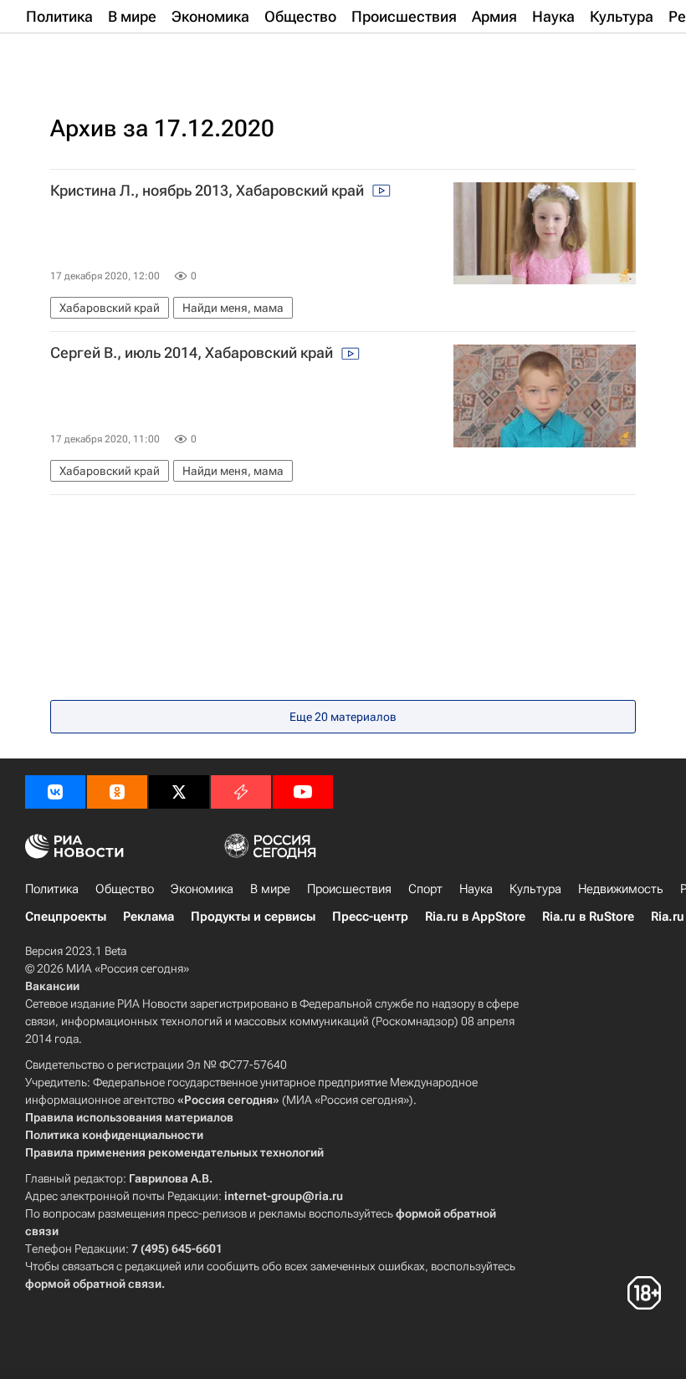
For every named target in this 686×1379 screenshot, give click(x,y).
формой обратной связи (93, 1283)
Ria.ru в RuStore (588, 916)
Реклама (148, 916)
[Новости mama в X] (179, 792)
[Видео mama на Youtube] (303, 792)
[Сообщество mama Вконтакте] (55, 792)
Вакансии (52, 986)
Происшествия (349, 888)
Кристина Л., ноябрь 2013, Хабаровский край (208, 190)
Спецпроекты (65, 916)
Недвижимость (620, 888)
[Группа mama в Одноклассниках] (117, 792)
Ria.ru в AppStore (475, 916)
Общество (124, 888)
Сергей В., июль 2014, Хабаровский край (193, 353)
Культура (535, 888)
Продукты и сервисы (253, 916)
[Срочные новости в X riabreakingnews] (241, 792)
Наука (476, 888)
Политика (52, 888)
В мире (270, 888)
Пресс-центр (370, 916)
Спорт (425, 888)
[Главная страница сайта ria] (108, 56)
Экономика (202, 888)
